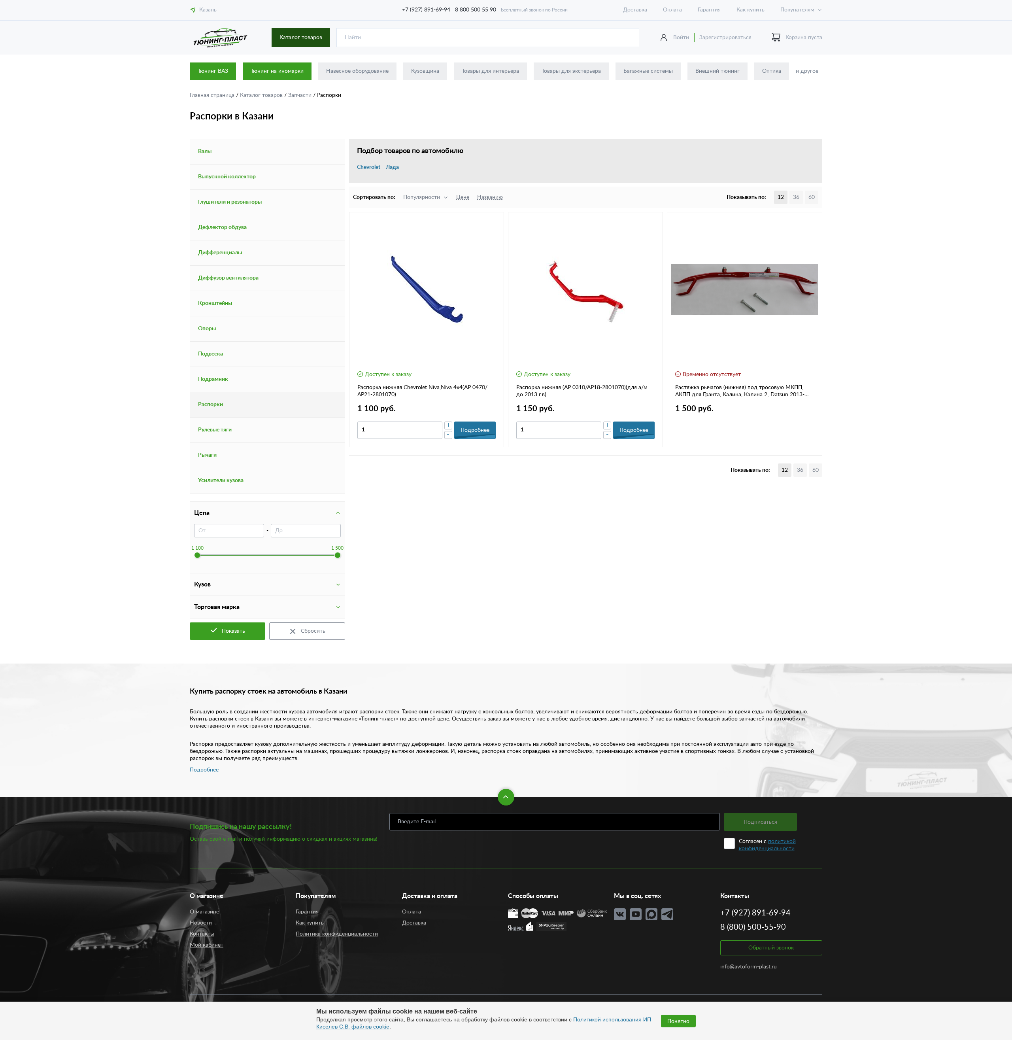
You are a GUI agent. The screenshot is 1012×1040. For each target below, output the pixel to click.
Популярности (421, 197)
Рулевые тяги (215, 430)
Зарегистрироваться (725, 37)
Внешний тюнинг (717, 71)
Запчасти (300, 95)
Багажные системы (648, 71)
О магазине (204, 912)
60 (811, 197)
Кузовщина (425, 71)
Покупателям (797, 10)
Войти (681, 37)
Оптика (771, 71)
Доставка (635, 10)
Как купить (750, 10)
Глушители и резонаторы (230, 202)
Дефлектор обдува (222, 227)
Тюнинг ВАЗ (213, 71)
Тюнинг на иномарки (277, 71)
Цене (462, 197)
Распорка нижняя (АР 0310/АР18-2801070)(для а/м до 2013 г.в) (582, 391)
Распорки (210, 404)
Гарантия (709, 10)
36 (796, 197)
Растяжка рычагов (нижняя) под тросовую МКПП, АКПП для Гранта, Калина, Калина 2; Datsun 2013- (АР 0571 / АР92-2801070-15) (739, 391)
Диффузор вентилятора (228, 278)
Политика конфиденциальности (337, 934)
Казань (208, 10)
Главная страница (213, 95)
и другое (807, 71)
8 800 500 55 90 (475, 10)
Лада (392, 167)
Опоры (207, 328)
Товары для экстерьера (571, 71)
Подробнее (204, 770)
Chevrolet (368, 167)
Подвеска (210, 354)
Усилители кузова (221, 480)
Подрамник (213, 379)
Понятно (678, 1021)
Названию (490, 197)
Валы (204, 151)
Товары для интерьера (490, 71)
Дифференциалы (220, 252)
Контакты (202, 934)
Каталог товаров (300, 37)
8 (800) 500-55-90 (753, 927)
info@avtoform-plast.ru (748, 967)
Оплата (672, 10)
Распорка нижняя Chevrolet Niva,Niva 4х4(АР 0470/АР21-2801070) (422, 391)
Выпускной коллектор (227, 177)
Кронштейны (215, 303)
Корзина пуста (803, 37)
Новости (201, 923)
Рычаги (207, 455)
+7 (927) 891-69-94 (426, 10)
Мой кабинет (206, 945)
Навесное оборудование (357, 71)
